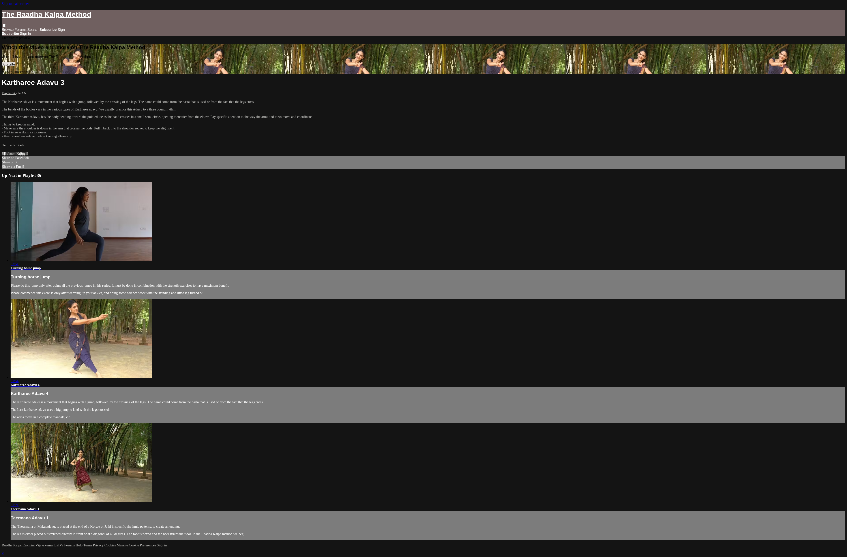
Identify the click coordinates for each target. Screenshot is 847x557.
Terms (88, 545)
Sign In (25, 34)
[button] (4, 25)
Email (24, 153)
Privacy (98, 545)
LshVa (58, 545)
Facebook (9, 153)
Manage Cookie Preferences (137, 545)
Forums (21, 30)
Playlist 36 (9, 93)
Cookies (110, 545)
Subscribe (8, 64)
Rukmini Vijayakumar (37, 545)
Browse (8, 30)
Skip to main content (16, 4)
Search (33, 30)
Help (79, 545)
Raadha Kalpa (12, 545)
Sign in (63, 30)
